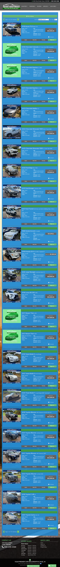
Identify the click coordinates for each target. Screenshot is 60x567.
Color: (23, 28)
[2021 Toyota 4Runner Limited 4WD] (12, 435)
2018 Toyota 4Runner (36, 412)
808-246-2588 (55, 1)
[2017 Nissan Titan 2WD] (12, 316)
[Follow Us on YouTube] (30, 560)
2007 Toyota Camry (30, 515)
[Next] (18, 19)
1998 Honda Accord (31, 231)
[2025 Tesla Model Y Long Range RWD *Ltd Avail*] (12, 395)
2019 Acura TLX (30, 26)
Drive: (23, 31)
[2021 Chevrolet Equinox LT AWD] (12, 90)
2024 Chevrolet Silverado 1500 (37, 129)
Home (42, 542)
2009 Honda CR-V (33, 251)
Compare (52, 37)
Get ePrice (51, 233)
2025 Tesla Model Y (36, 393)
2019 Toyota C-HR (29, 494)
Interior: (24, 30)
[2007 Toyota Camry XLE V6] (12, 517)
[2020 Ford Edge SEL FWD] (12, 170)
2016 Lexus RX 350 (30, 292)
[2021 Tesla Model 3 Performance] (12, 376)
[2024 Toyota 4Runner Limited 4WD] (12, 476)
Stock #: (35, 35)
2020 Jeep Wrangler (33, 272)
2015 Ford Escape (31, 188)
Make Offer (35, 39)
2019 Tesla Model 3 (31, 354)
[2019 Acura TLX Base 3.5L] (12, 29)
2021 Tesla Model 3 (32, 373)
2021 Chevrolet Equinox (32, 88)
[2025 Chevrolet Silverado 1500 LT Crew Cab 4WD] (12, 151)
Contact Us (43, 545)
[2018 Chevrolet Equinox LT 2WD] (12, 70)
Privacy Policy (44, 547)
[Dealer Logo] (11, 6)
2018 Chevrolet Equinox (32, 67)
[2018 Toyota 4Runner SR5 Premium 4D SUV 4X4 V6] (12, 415)
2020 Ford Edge (30, 168)
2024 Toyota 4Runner (32, 474)
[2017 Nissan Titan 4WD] (12, 336)
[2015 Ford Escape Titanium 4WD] (12, 191)
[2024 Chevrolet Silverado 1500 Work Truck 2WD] (12, 132)
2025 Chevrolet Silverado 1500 (37, 148)
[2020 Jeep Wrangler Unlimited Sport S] (12, 275)
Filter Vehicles (30, 16)
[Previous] (4, 19)
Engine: (35, 31)
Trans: (23, 32)
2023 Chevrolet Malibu (30, 108)
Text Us (52, 39)
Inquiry (26, 39)
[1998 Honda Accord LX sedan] (12, 234)
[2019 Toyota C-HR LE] (12, 497)
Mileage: (35, 33)
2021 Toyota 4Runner (32, 433)
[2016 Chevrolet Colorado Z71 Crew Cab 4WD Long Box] (12, 49)
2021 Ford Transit (38, 209)
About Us (43, 544)
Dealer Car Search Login (21, 563)
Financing (43, 39)
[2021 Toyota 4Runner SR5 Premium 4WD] (12, 456)
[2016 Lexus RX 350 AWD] (12, 295)
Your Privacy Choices (36, 563)
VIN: (34, 28)
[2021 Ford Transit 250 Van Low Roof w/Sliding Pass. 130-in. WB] (12, 211)
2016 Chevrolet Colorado (38, 47)
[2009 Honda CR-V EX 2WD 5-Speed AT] (12, 254)
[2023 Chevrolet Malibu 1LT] (12, 111)
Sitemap (32, 563)
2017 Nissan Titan (29, 313)
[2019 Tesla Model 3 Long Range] (12, 357)
